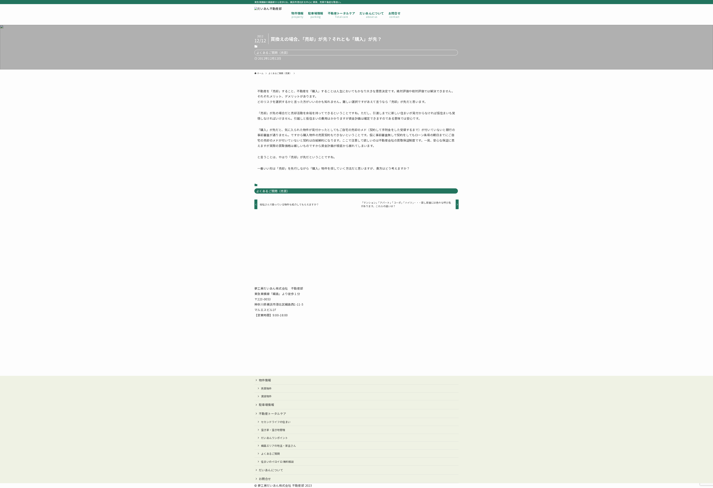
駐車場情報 (266, 404)
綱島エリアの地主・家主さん (278, 446)
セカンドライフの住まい (275, 422)
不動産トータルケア (272, 413)
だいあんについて (271, 470)
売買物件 (266, 388)
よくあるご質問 (270, 453)
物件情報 (265, 380)
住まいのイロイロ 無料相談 (277, 461)
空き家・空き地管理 (273, 430)
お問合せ (265, 478)
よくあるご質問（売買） (273, 52)
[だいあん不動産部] (268, 14)
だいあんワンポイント (274, 438)
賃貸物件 (266, 396)
